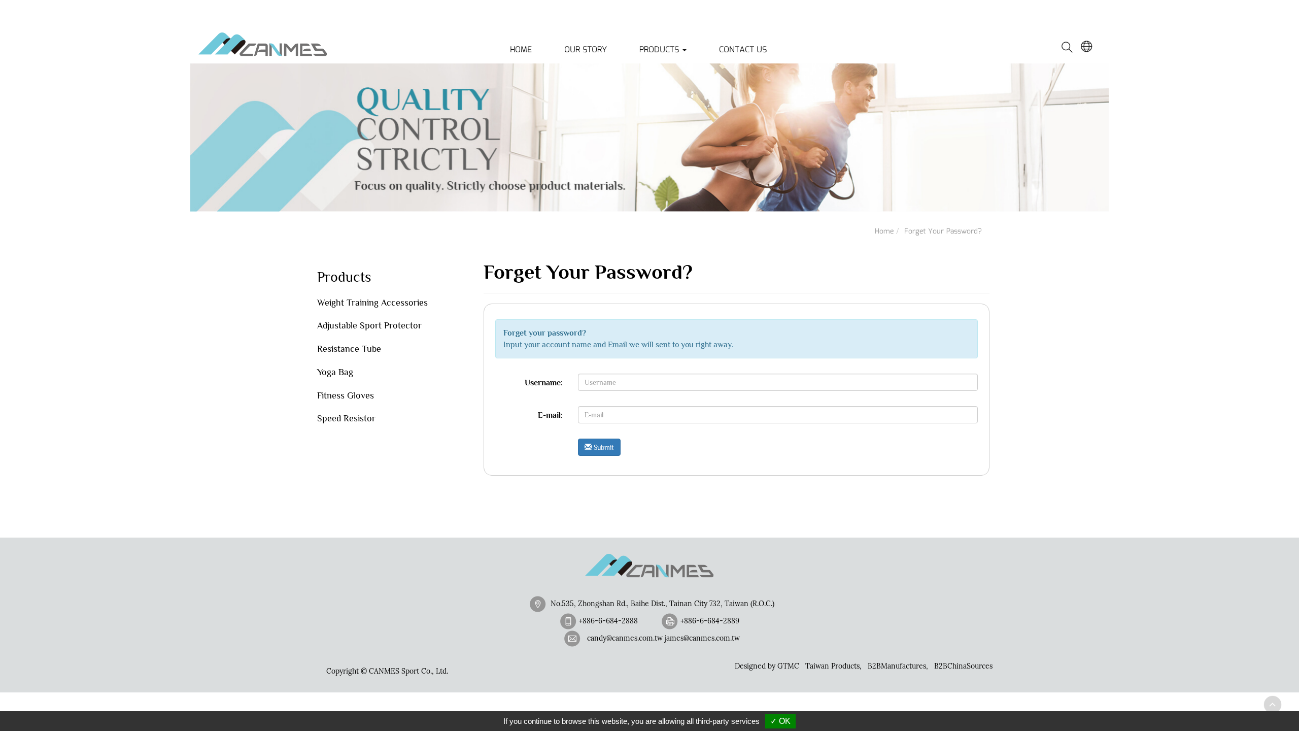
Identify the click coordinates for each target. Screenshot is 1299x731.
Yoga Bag (335, 372)
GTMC (788, 666)
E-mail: (550, 415)
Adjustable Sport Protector (369, 325)
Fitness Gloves (345, 395)
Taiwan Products (832, 666)
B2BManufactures (897, 666)
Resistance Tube (349, 349)
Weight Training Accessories (372, 302)
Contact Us (743, 50)
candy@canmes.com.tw (625, 638)
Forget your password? (943, 231)
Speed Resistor (346, 418)
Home (521, 50)
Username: (544, 382)
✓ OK (780, 721)
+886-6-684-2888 (608, 620)
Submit (603, 447)
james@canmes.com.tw (702, 638)
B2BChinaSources (963, 666)
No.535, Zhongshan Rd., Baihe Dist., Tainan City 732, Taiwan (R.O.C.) (662, 603)
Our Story (585, 50)
